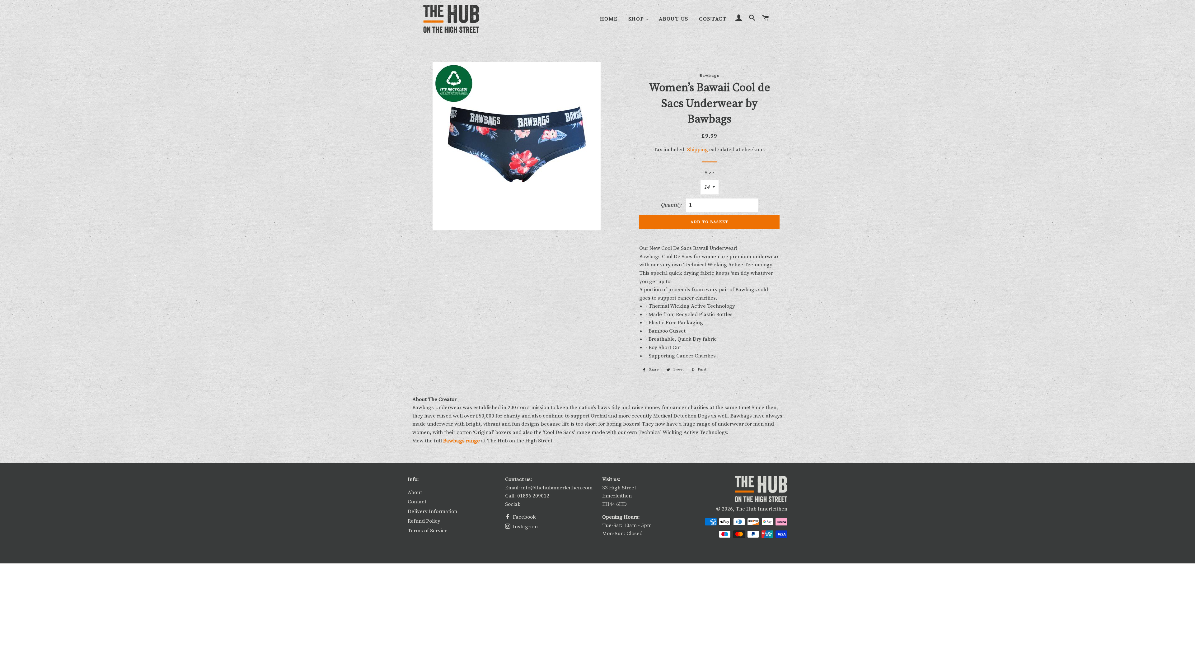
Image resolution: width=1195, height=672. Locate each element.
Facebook (524, 517)
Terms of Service (428, 530)
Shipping (697, 149)
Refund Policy (424, 521)
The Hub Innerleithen (761, 509)
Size (709, 172)
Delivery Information (432, 511)
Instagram (525, 526)
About (415, 492)
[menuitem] (609, 19)
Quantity (671, 205)
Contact (417, 501)
